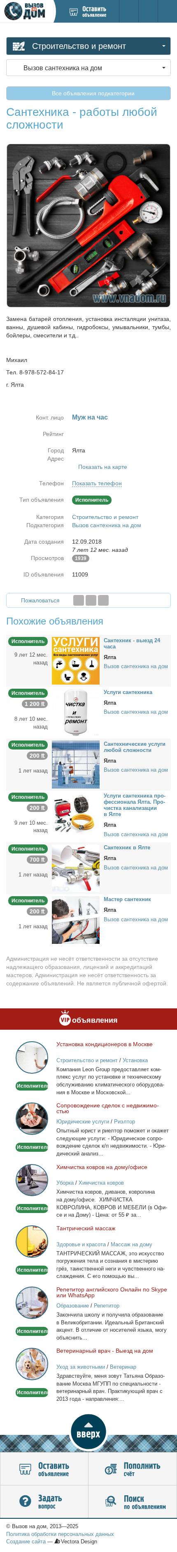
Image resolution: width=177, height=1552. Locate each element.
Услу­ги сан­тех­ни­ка (128, 692)
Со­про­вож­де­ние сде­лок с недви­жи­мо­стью (107, 1108)
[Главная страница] (26, 11)
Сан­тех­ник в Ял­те (127, 847)
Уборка (65, 1183)
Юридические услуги (82, 1121)
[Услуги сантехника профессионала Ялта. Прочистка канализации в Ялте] (76, 815)
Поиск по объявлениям (132, 1501)
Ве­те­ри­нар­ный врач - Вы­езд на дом (104, 1351)
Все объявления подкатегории (92, 93)
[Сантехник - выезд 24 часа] (76, 660)
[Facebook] (78, 600)
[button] (88, 1431)
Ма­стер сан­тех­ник (127, 899)
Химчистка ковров (101, 1183)
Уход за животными (80, 1367)
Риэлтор (124, 1121)
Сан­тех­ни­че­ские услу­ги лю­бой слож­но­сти (134, 747)
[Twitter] (91, 600)
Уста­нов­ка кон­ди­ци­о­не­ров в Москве (104, 1044)
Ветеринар (123, 1367)
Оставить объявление (44, 1469)
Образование (72, 1306)
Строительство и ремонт (105, 517)
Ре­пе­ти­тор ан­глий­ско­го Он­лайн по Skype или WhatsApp (111, 1292)
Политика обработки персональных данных (60, 1534)
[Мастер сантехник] (76, 919)
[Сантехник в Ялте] (76, 867)
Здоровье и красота (81, 1244)
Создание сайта (26, 1541)
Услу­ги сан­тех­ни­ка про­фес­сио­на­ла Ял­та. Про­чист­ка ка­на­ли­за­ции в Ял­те (134, 805)
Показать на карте (102, 467)
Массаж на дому (131, 1244)
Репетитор (106, 1306)
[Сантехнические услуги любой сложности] (76, 764)
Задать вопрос (44, 1501)
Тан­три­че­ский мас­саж (85, 1228)
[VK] (103, 600)
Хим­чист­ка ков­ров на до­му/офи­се (101, 1167)
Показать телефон (97, 483)
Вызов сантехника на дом (106, 525)
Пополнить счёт (132, 1469)
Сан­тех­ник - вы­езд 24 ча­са (132, 643)
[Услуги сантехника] (76, 712)
